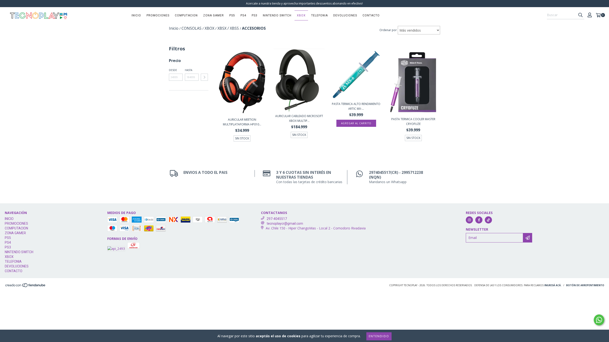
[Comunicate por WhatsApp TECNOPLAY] (599, 319)
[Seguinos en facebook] (478, 219)
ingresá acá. (552, 285)
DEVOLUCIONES (345, 15)
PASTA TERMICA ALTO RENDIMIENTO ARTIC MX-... (356, 106)
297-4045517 (277, 219)
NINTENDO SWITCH (277, 15)
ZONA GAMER (213, 15)
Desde (173, 70)
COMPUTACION (186, 15)
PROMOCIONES (158, 15)
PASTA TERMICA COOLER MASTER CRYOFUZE (413, 121)
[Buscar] (580, 15)
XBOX (301, 15)
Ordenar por (388, 30)
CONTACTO (371, 15)
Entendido (379, 336)
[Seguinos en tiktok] (488, 219)
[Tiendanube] (25, 286)
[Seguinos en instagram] (469, 219)
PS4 (243, 15)
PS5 (232, 15)
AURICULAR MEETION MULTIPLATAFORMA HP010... (242, 122)
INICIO (136, 15)
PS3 (254, 15)
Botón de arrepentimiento (585, 285)
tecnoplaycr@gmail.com (285, 223)
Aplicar (204, 77)
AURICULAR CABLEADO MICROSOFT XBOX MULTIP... (299, 118)
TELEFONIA (319, 15)
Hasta (188, 70)
